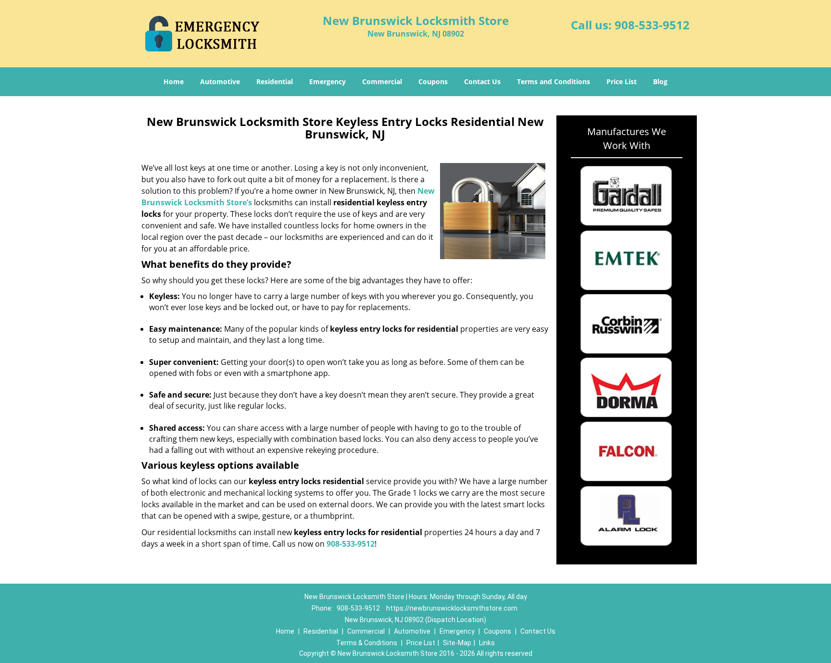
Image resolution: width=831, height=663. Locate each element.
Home (174, 81)
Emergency (327, 81)
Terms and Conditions (553, 81)
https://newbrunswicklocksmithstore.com (451, 608)
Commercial (382, 81)
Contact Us (482, 81)
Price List (621, 81)
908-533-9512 (652, 25)
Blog (660, 81)
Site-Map (457, 643)
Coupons (433, 81)
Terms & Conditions (366, 643)
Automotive (220, 81)
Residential (274, 81)
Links (487, 643)
